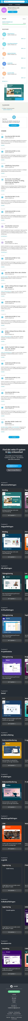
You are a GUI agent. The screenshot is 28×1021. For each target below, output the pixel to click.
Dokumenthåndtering (9, 740)
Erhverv (14, 1000)
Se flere (14, 437)
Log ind (14, 994)
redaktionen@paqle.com (14, 1008)
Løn (26, 573)
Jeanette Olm (10, 63)
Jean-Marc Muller (10, 73)
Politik (14, 1002)
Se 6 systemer (11, 890)
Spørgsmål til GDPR (17, 1014)
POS (26, 532)
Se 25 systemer (11, 974)
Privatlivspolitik (17, 1012)
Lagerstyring (6, 865)
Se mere (2, 145)
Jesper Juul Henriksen (11, 53)
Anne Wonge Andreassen (12, 43)
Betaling (5, 490)
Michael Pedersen (10, 33)
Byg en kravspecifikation (14, 470)
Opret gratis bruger (14, 991)
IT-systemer (17, 4)
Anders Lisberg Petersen (6, 291)
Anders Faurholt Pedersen (6, 352)
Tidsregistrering (7, 573)
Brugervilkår (9, 1014)
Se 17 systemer (11, 599)
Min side (10, 4)
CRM (3, 823)
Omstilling (5, 948)
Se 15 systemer (11, 724)
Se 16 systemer (11, 765)
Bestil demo (14, 125)
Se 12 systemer (11, 515)
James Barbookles (15, 427)
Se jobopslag (4, 236)
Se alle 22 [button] (4, 81)
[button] (14, 39)
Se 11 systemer (11, 849)
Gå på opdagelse (14, 466)
